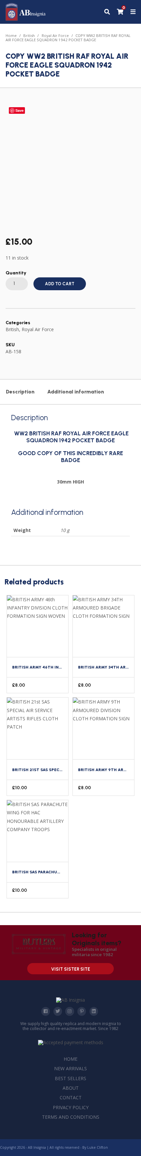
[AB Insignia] (26, 19)
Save (19, 110)
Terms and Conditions (70, 1117)
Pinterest (81, 1011)
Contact (71, 1097)
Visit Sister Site (70, 969)
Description (20, 392)
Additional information (75, 392)
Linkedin (94, 1011)
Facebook (45, 1011)
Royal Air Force (55, 35)
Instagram (69, 1011)
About (71, 1088)
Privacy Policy (71, 1107)
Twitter (57, 1011)
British (29, 35)
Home (11, 35)
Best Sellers (70, 1078)
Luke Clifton (97, 1147)
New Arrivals (70, 1068)
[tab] (20, 392)
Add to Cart (59, 283)
